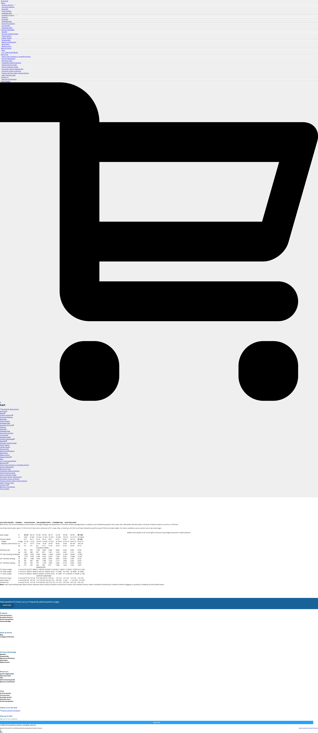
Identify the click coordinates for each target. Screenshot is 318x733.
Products (3, 613)
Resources (3, 463)
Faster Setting (4, 445)
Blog (1, 459)
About (2, 413)
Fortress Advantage (6, 439)
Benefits (3, 441)
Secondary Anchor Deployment (11, 477)
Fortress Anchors (6, 415)
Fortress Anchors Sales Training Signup (13, 481)
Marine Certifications (7, 451)
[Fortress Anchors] (9, 409)
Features (3, 427)
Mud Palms (4, 453)
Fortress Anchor (5, 693)
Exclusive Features (6, 417)
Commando (4, 435)
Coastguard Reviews (7, 637)
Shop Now (4, 1)
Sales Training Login (9, 75)
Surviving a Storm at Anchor (9, 479)
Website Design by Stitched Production (308, 728)
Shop (2, 691)
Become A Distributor (9, 79)
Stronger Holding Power (8, 443)
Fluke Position (5, 421)
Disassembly (4, 449)
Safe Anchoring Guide (7, 473)
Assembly (3, 419)
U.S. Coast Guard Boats (10, 52)
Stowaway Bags (7, 28)
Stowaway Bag (5, 423)
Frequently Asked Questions (9, 471)
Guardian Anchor (6, 697)
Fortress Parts (5, 695)
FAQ (1, 678)
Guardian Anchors (6, 425)
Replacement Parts (44, 522)
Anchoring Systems (6, 433)
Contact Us (4, 485)
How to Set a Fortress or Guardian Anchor (14, 465)
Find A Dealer (5, 81)
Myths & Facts (6, 46)
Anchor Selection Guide (8, 475)
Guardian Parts (5, 699)
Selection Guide (70, 522)
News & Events (5, 457)
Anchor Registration (7, 467)
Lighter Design (5, 447)
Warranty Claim (5, 469)
